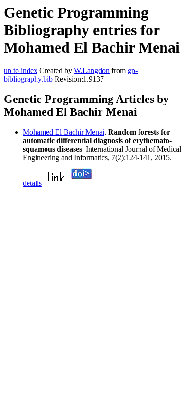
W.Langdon (92, 70)
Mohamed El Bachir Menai (63, 132)
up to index (20, 70)
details (32, 183)
